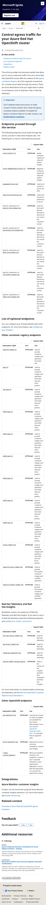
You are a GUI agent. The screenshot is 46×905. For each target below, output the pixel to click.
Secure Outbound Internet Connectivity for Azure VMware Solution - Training (20, 848)
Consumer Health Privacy (30, 899)
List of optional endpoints (12, 61)
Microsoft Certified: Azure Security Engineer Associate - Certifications (22, 863)
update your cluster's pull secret (18, 621)
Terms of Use (6, 902)
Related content (9, 67)
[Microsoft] (23, 23)
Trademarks (18, 902)
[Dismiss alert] (42, 3)
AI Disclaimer (6, 896)
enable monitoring (12, 795)
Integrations (7, 64)
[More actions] (42, 28)
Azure (11, 28)
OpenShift (19, 28)
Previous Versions (20, 896)
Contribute (5, 899)
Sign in (41, 23)
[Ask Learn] (39, 28)
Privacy (14, 899)
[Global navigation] (2, 23)
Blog (30, 896)
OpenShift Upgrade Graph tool (35, 731)
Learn (4, 28)
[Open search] (36, 23)
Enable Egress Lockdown (14, 117)
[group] (23, 231)
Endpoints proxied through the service (17, 58)
